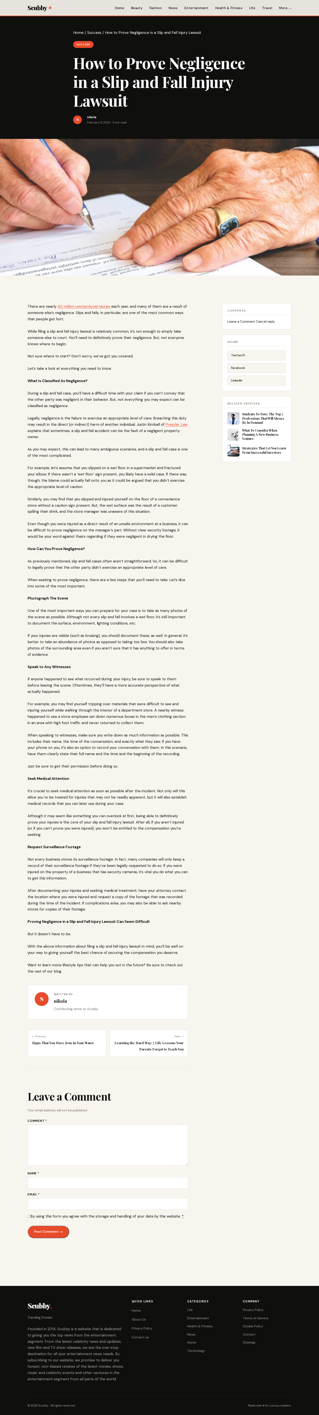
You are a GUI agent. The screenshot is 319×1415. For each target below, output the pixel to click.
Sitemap (249, 1342)
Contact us (140, 1337)
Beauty (137, 8)
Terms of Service (255, 1318)
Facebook (238, 368)
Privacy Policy (142, 1328)
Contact (249, 1334)
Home (119, 8)
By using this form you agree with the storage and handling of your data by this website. (107, 1216)
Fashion (156, 8)
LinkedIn (236, 380)
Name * (33, 1173)
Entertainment (196, 8)
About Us (139, 1319)
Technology (196, 1351)
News (173, 8)
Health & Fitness (228, 8)
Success (94, 32)
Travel (267, 8)
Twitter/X (238, 355)
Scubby (37, 8)
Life (252, 8)
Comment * (37, 1121)
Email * (33, 1194)
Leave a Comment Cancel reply (251, 321)
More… (284, 8)
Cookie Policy (253, 1326)
